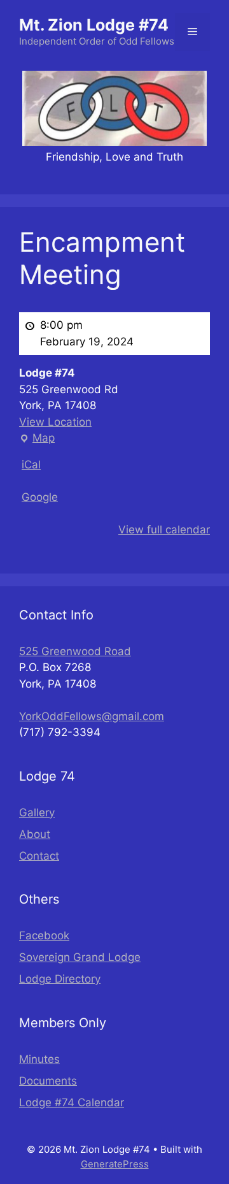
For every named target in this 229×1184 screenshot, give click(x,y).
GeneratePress (115, 1164)
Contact (39, 855)
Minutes (39, 1059)
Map (37, 439)
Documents (48, 1080)
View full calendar (164, 529)
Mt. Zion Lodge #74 (94, 24)
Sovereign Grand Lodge (80, 957)
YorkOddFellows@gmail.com (91, 716)
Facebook (44, 935)
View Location (55, 421)
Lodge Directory (60, 978)
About (34, 834)
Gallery (37, 812)
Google (40, 497)
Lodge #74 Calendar (71, 1102)
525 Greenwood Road (75, 651)
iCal (31, 464)
